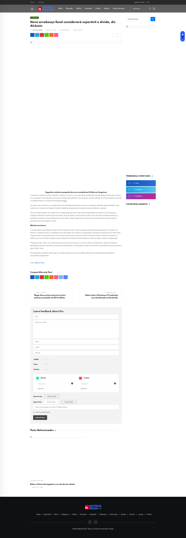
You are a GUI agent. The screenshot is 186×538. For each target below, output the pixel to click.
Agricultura (47, 514)
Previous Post (41, 292)
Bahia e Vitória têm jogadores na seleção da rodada (52, 484)
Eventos (132, 514)
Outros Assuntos (119, 8)
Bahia (60, 8)
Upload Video (37, 402)
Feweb (111, 529)
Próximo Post (111, 292)
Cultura (98, 8)
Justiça (140, 514)
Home (32, 2)
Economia (88, 8)
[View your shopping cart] (154, 8)
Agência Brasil (39, 263)
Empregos (103, 514)
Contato (41, 2)
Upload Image (37, 396)
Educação (69, 8)
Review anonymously (43, 412)
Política (78, 8)
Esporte (106, 8)
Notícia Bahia (38, 30)
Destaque (33, 480)
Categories (65, 514)
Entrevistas (114, 514)
